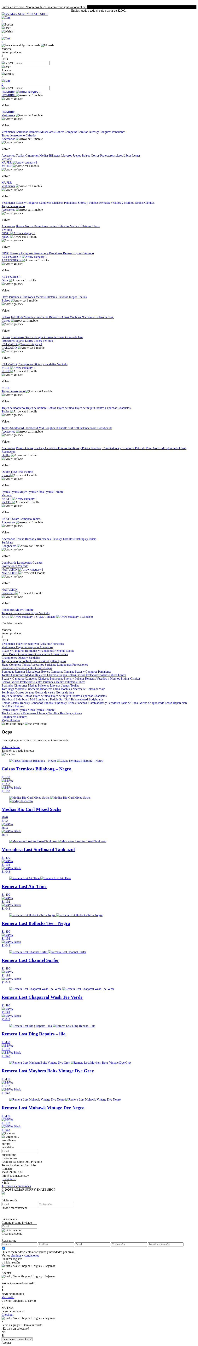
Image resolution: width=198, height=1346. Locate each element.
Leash (182, 448)
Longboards (9, 546)
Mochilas (76, 317)
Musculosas (47, 132)
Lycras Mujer (18, 491)
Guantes (99, 408)
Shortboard (17, 428)
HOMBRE (9, 91)
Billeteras (55, 155)
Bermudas (22, 132)
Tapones (7, 613)
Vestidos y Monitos (123, 202)
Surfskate (7, 542)
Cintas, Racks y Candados (41, 448)
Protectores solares (112, 155)
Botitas (52, 408)
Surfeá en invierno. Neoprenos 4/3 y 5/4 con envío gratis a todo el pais (44, 7)
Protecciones (10, 566)
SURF (6, 367)
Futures (28, 471)
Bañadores (8, 593)
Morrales (29, 317)
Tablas (5, 411)
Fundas (63, 448)
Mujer (19, 609)
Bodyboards (104, 428)
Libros (128, 155)
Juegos (77, 155)
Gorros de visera (54, 337)
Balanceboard (88, 428)
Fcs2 (14, 471)
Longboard (51, 428)
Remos (20, 448)
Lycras (78, 253)
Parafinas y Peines (79, 448)
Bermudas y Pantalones (48, 253)
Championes (26, 364)
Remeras (34, 132)
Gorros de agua (34, 337)
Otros (5, 280)
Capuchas (111, 408)
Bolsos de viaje (105, 317)
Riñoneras (55, 317)
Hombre (28, 609)
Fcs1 (21, 471)
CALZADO (10, 344)
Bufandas (63, 226)
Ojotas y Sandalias (45, 364)
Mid (41, 428)
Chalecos (58, 202)
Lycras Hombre (53, 491)
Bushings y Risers (85, 539)
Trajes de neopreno (14, 135)
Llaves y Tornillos (62, 539)
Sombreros (18, 337)
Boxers (60, 132)
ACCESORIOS (12, 256)
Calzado (31, 135)
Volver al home (11, 747)
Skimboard (32, 428)
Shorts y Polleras (88, 202)
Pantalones (118, 132)
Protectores (41, 226)
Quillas (6, 455)
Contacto (50, 616)
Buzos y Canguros (100, 132)
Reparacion (8, 451)
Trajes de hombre (36, 408)
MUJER (7, 162)
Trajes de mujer (84, 408)
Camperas (71, 132)
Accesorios (8, 139)
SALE (6, 616)
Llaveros (67, 155)
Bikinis (139, 202)
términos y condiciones (25, 1255)
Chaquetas (124, 408)
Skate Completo (22, 519)
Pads (175, 448)
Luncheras (42, 317)
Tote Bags (17, 317)
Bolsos (86, 155)
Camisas (83, 132)
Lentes (136, 155)
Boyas (35, 613)
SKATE (7, 498)
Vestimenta (8, 115)
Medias (44, 155)
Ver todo (7, 159)
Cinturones (32, 155)
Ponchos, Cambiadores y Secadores (113, 448)
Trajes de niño (66, 408)
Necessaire (89, 317)
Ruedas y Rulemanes (38, 539)
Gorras (26, 613)
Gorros (95, 155)
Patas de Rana (144, 448)
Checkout (7, 1314)
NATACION (10, 569)
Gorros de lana (74, 337)
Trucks (20, 539)
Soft (77, 428)
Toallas (20, 155)
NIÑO (6, 233)
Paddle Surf (66, 428)
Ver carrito (8, 1297)
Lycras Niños (35, 491)
